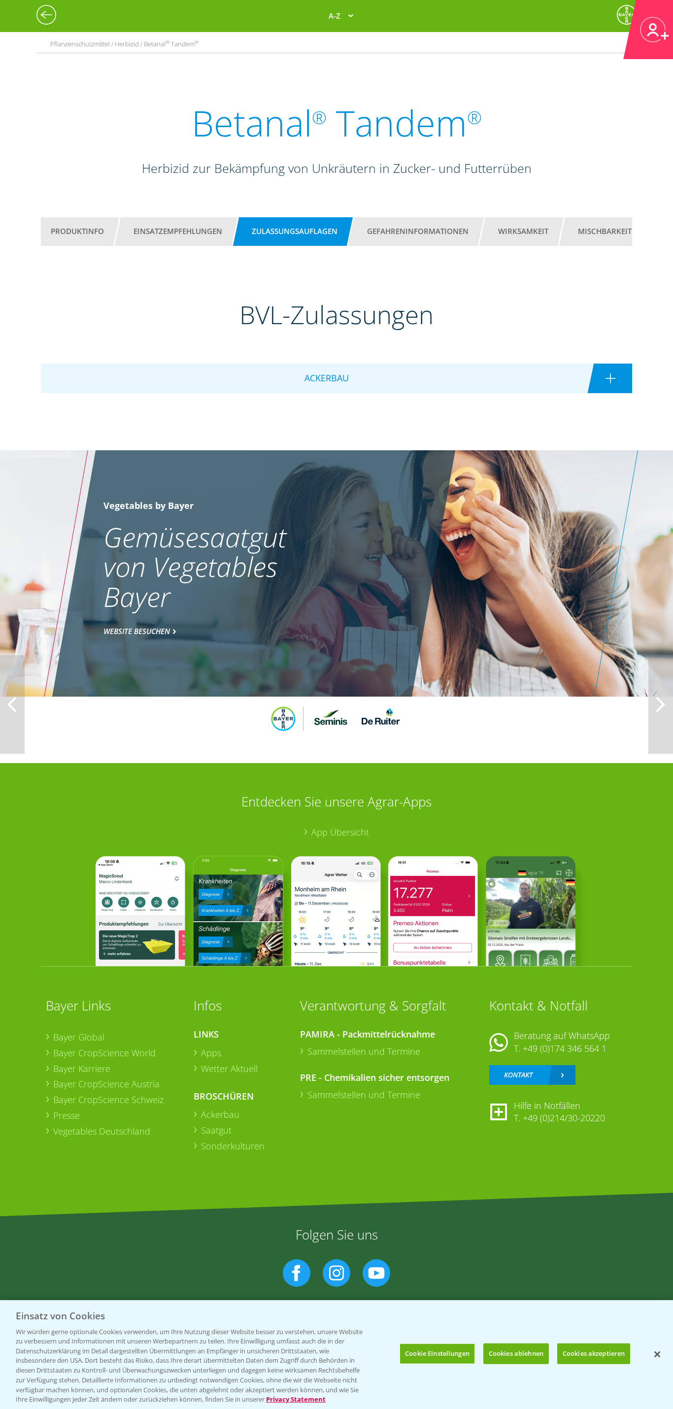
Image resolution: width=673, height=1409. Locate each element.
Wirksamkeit (523, 231)
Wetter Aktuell (229, 1068)
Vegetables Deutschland (101, 1131)
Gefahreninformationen (418, 231)
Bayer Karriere (81, 1068)
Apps (211, 1053)
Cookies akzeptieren (594, 1353)
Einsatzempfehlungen (178, 231)
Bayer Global (78, 1037)
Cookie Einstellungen (437, 1353)
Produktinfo (77, 231)
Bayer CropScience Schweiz (108, 1100)
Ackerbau (220, 1114)
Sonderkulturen (233, 1146)
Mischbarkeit (605, 231)
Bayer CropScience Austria (106, 1084)
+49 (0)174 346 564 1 (564, 1048)
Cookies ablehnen (516, 1353)
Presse (66, 1115)
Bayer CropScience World (104, 1053)
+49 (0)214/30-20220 (564, 1118)
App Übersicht (340, 832)
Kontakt (518, 1074)
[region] (336, 1354)
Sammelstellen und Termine (363, 1051)
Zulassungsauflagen (294, 231)
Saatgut (216, 1130)
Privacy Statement (296, 1398)
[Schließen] (657, 1354)
